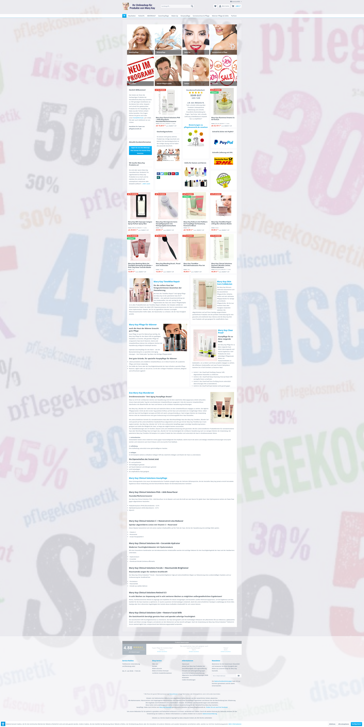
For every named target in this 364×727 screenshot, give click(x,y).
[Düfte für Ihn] (195, 183)
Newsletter (185, 677)
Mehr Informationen (235, 724)
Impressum (185, 664)
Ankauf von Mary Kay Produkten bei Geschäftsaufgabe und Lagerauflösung (194, 667)
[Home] (124, 16)
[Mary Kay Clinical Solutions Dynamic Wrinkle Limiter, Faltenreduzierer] (223, 247)
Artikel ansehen (162, 651)
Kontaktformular (138, 118)
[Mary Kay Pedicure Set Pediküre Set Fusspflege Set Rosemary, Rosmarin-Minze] (196, 205)
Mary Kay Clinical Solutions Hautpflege (148, 478)
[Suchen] (192, 6)
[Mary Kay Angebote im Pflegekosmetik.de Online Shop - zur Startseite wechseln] (138, 7)
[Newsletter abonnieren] (239, 676)
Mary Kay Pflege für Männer (143, 324)
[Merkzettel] (215, 6)
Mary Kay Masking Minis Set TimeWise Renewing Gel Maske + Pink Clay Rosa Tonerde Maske (140, 265)
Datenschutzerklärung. (210, 714)
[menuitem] (177, 6)
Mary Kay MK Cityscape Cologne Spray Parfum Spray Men (140, 223)
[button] (158, 173)
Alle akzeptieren (343, 724)
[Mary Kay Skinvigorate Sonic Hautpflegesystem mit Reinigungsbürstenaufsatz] (168, 205)
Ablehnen (332, 724)
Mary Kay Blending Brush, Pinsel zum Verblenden (168, 264)
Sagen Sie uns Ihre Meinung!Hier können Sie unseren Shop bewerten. (140, 150)
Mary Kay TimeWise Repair (167, 281)
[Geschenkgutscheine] (168, 155)
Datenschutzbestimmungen (223, 681)
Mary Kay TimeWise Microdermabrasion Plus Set (194, 264)
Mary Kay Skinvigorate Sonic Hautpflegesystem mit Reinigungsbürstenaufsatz (166, 224)
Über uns (155, 664)
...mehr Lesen (146, 184)
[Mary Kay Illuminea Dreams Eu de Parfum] (223, 101)
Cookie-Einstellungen (188, 680)
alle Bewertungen (134, 652)
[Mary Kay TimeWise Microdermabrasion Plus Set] (196, 247)
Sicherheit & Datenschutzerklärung (193, 673)
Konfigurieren (356, 724)
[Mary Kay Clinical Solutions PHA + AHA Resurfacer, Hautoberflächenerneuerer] (168, 101)
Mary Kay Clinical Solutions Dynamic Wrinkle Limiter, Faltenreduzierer (221, 265)
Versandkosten (173, 694)
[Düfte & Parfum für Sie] (195, 172)
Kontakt (154, 666)
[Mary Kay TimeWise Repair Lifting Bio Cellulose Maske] (223, 205)
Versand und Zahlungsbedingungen (193, 671)
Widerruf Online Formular (160, 671)
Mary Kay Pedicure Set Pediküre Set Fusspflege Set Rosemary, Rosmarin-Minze (195, 224)
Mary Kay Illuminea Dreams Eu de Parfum (223, 119)
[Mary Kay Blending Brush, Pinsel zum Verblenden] (168, 247)
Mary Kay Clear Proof (225, 331)
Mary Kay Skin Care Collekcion (224, 282)
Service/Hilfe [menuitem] (236, 1)
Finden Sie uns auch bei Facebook (217, 707)
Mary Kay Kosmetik (165, 707)
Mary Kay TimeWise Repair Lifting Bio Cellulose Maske (221, 223)
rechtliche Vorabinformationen (162, 673)
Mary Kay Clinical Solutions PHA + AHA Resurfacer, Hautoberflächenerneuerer (168, 119)
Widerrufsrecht (157, 668)
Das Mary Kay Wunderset (141, 392)
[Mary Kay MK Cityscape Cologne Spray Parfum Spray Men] (140, 205)
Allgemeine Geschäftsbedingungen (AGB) (195, 675)
